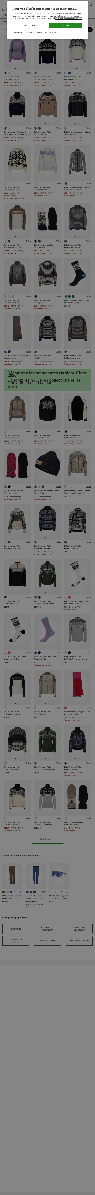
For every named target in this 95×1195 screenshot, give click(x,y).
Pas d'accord (29, 26)
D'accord (65, 26)
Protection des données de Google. (68, 18)
